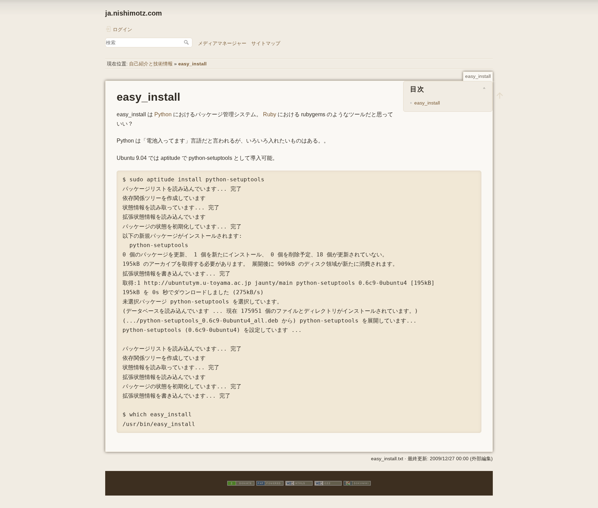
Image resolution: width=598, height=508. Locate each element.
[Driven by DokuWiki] (357, 483)
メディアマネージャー (222, 43)
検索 (187, 42)
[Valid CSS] (328, 483)
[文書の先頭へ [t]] (500, 95)
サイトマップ (265, 43)
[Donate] (241, 483)
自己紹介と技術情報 (151, 63)
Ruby (269, 114)
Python (163, 114)
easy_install (192, 63)
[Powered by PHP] (270, 483)
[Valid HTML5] (299, 483)
